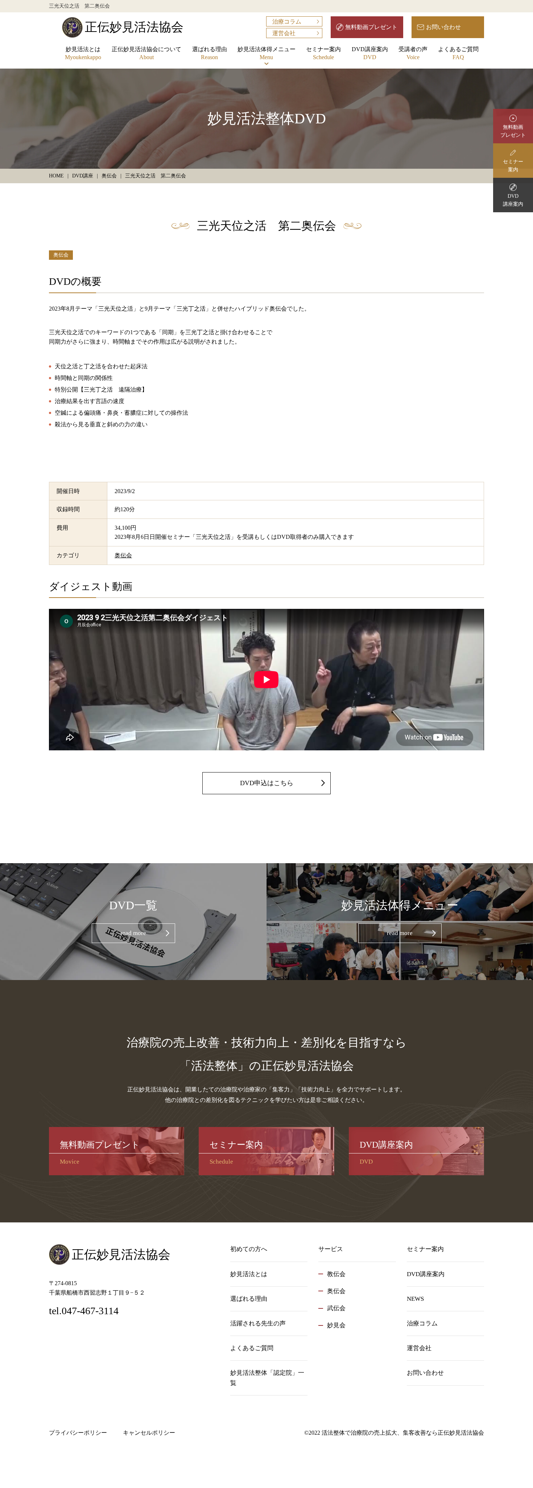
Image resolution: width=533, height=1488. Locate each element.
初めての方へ (248, 1249)
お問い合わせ (443, 27)
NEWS (415, 1298)
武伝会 (336, 1308)
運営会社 (284, 33)
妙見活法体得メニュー (266, 53)
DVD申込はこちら (266, 783)
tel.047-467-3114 (84, 1310)
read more (133, 933)
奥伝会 (61, 255)
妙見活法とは (83, 53)
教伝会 (336, 1274)
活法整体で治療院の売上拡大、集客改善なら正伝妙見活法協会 (403, 1433)
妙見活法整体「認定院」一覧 (267, 1377)
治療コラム (286, 22)
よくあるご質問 (458, 53)
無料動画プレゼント (371, 27)
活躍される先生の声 (258, 1323)
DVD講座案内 (370, 53)
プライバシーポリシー (78, 1433)
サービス (330, 1249)
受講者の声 (412, 53)
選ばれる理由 (209, 53)
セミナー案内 (323, 53)
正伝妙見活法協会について (146, 53)
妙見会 (336, 1325)
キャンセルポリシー (149, 1433)
